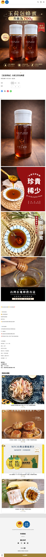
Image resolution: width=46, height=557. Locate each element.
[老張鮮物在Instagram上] (21, 543)
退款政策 (26, 550)
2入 (15, 83)
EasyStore (32, 529)
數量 (2, 86)
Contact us (23, 536)
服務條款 (19, 550)
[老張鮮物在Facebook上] (18, 543)
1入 (12, 83)
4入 (19, 83)
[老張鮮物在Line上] (28, 543)
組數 (2, 82)
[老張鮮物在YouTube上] (24, 543)
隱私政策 (23, 550)
